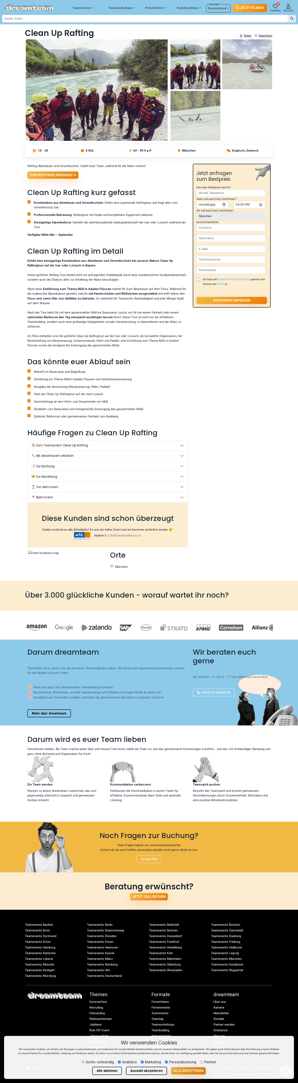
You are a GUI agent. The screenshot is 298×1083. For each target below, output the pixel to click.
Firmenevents (160, 1007)
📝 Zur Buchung (43, 466)
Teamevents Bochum (225, 925)
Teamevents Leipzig (225, 953)
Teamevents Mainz (100, 959)
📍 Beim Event (42, 497)
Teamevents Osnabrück (227, 964)
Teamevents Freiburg (225, 942)
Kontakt (218, 1019)
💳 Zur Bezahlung (44, 476)
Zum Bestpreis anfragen (51, 175)
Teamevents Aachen (39, 925)
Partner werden (224, 1024)
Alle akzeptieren (189, 1071)
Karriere (218, 1007)
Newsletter (221, 1013)
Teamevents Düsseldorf (165, 936)
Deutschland (217, 8)
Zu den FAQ (149, 859)
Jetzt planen (251, 8)
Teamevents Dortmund (40, 936)
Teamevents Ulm (98, 970)
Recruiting (96, 1007)
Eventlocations (187, 8)
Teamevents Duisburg (226, 936)
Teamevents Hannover (102, 947)
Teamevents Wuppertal (227, 970)
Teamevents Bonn (37, 930)
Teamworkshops (120, 8)
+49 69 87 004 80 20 (215, 692)
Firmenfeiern (154, 8)
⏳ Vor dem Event (44, 487)
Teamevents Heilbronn (226, 947)
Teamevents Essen (100, 942)
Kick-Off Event (99, 1030)
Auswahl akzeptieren (146, 1071)
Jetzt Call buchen (149, 897)
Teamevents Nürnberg (102, 964)
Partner (210, 1062)
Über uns (219, 1002)
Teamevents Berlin (100, 925)
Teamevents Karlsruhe (40, 953)
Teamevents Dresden (102, 936)
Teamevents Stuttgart (40, 970)
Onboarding (97, 1013)
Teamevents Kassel (100, 953)
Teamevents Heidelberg (165, 947)
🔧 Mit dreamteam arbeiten (52, 456)
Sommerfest (98, 1002)
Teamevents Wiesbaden (165, 970)
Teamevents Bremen (163, 930)
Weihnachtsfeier (100, 1019)
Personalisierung (182, 1062)
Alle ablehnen (107, 1071)
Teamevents (81, 8)
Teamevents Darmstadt (227, 930)
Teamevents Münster (39, 964)
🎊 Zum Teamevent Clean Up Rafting (59, 445)
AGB (220, 284)
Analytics (129, 1062)
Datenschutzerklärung (234, 279)
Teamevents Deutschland (104, 976)
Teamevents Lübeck (39, 959)
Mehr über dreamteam (49, 713)
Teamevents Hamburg (40, 947)
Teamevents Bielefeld (164, 925)
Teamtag (157, 1019)
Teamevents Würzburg (40, 976)
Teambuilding (160, 1030)
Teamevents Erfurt (37, 942)
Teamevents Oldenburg (165, 964)
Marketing (153, 1062)
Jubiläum (95, 1024)
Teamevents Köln (161, 953)
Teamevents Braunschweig (105, 930)
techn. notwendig (100, 1062)
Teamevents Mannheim (165, 959)
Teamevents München (226, 959)
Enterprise (220, 1030)
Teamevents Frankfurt (164, 942)
